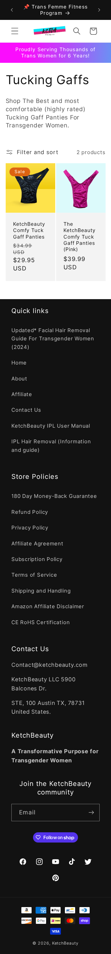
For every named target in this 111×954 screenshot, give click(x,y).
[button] (15, 31)
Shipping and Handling (41, 590)
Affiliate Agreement (37, 543)
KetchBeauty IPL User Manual (50, 426)
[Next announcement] (99, 10)
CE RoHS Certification (40, 622)
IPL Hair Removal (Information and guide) (51, 445)
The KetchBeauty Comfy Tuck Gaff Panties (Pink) (79, 236)
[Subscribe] (91, 812)
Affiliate (21, 394)
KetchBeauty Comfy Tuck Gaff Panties (29, 230)
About (19, 378)
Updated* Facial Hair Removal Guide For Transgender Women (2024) (52, 338)
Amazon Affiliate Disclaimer (47, 606)
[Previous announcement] (12, 10)
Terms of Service (34, 575)
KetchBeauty (65, 943)
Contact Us (26, 410)
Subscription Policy (37, 559)
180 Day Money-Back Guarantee (54, 496)
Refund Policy (29, 512)
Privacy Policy (29, 527)
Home (19, 362)
